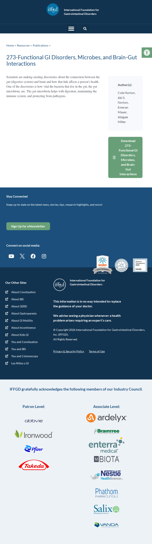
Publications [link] (40, 45)
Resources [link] (23, 45)
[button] (71, 28)
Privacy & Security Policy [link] (68, 351)
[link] (147, 52)
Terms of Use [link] (97, 351)
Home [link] (10, 45)
